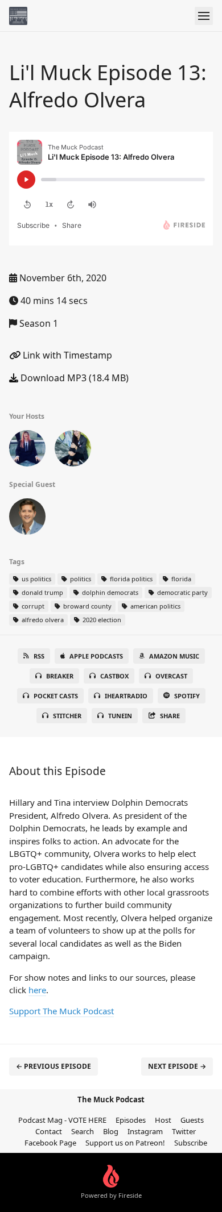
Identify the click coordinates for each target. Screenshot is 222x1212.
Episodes (131, 1120)
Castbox (114, 676)
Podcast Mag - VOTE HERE (62, 1120)
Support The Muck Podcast (61, 1011)
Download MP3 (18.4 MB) (73, 378)
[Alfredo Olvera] (27, 518)
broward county (86, 606)
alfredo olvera (42, 619)
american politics (154, 606)
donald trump (41, 592)
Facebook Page (50, 1143)
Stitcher (67, 715)
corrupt (32, 606)
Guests (192, 1120)
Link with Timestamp (66, 355)
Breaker (59, 676)
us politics (35, 578)
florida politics (130, 578)
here (37, 990)
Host (163, 1120)
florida (180, 578)
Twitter (184, 1131)
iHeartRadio (126, 696)
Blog (110, 1131)
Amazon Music (174, 656)
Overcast (171, 676)
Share (170, 715)
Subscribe (190, 1143)
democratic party (181, 592)
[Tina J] (73, 450)
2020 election (101, 619)
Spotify (187, 696)
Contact (48, 1131)
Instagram (145, 1131)
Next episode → (177, 1066)
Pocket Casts (56, 696)
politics (79, 578)
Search (82, 1131)
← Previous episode (53, 1066)
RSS (39, 656)
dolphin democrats (109, 592)
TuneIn (120, 715)
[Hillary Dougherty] (27, 450)
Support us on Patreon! (125, 1143)
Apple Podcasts (96, 656)
